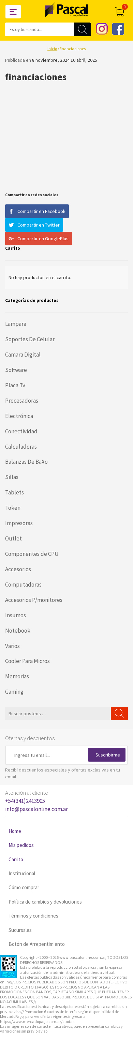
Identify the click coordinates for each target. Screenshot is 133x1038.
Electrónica (19, 416)
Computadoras (23, 584)
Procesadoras (21, 400)
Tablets (14, 492)
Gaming (14, 691)
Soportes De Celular (30, 339)
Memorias (17, 676)
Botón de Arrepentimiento (37, 944)
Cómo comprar (24, 887)
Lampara (15, 324)
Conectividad (21, 431)
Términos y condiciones (33, 915)
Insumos (15, 615)
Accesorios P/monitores (33, 600)
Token (12, 507)
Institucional (22, 873)
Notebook (17, 630)
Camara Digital (23, 354)
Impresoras (19, 523)
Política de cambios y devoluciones (45, 901)
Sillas (11, 477)
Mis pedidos (21, 845)
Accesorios (18, 569)
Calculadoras (21, 446)
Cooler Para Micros (27, 661)
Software (16, 370)
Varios (12, 646)
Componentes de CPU (32, 554)
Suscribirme (107, 755)
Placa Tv (15, 385)
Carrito (16, 859)
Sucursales (20, 930)
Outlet (13, 538)
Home (15, 831)
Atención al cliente (36, 801)
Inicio (52, 48)
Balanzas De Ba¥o (26, 461)
